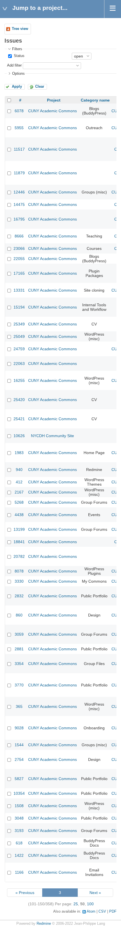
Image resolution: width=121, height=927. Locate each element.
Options (18, 74)
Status (18, 56)
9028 (19, 728)
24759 (19, 349)
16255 (19, 380)
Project (53, 100)
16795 (19, 219)
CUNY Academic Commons (52, 111)
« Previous (24, 892)
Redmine (44, 924)
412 (19, 482)
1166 (19, 872)
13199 (19, 529)
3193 (19, 830)
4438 (19, 514)
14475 (19, 204)
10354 (19, 793)
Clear (39, 87)
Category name (95, 100)
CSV (102, 911)
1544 (19, 745)
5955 (19, 127)
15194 (19, 307)
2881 (19, 649)
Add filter (14, 65)
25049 (19, 336)
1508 (19, 805)
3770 (19, 685)
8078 (19, 571)
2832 (19, 596)
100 (90, 904)
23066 (19, 248)
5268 (19, 502)
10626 (19, 435)
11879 (19, 173)
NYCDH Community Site (52, 435)
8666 (19, 236)
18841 (19, 542)
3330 (19, 581)
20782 (19, 556)
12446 (19, 192)
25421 (19, 419)
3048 (19, 818)
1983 (19, 452)
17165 (19, 273)
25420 (19, 399)
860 (19, 615)
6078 (19, 111)
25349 (19, 324)
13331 (19, 290)
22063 (19, 363)
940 (19, 469)
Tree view (20, 29)
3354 (19, 663)
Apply (17, 87)
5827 (19, 778)
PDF (112, 911)
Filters (17, 49)
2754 (19, 759)
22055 (19, 258)
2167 (19, 492)
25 (75, 904)
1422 (19, 855)
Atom (91, 911)
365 (19, 706)
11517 (19, 149)
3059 (19, 634)
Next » (95, 892)
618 (19, 843)
